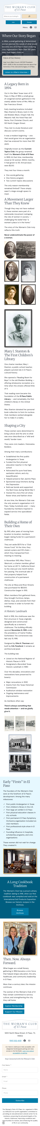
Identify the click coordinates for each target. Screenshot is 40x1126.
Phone (4, 1088)
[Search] (29, 16)
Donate (29, 22)
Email (4, 1076)
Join (13, 22)
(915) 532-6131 (15, 1040)
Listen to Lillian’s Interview (16, 72)
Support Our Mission (14, 1012)
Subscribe (20, 1100)
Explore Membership (14, 1006)
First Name (6, 1065)
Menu (25, 27)
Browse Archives (20, 911)
